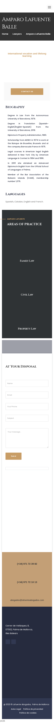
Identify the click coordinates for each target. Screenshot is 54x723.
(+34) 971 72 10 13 (27, 582)
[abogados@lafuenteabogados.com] (27, 595)
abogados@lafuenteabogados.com (27, 600)
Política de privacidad (33, 709)
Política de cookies (27, 713)
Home (5, 33)
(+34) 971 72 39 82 (27, 564)
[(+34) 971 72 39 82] (27, 559)
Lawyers (17, 33)
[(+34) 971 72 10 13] (27, 577)
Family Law (27, 261)
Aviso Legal (16, 709)
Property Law (27, 328)
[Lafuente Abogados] (8, 7)
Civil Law (27, 294)
